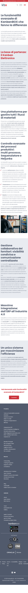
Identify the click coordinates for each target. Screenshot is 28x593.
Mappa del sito (20, 562)
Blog (5, 483)
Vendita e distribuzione (9, 449)
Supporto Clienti (8, 464)
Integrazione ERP (8, 427)
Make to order (7, 419)
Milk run (6, 422)
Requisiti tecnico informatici (11, 475)
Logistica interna (8, 447)
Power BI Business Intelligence (11, 429)
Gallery (5, 509)
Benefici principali (8, 441)
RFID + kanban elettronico (10, 435)
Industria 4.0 (7, 437)
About (5, 497)
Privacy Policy (4, 562)
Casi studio (6, 485)
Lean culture (7, 499)
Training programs (8, 463)
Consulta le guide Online (10, 520)
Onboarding (7, 461)
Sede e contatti (8, 514)
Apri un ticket (7, 518)
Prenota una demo (9, 516)
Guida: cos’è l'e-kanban (10, 487)
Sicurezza (6, 479)
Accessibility (14, 562)
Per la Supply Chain (9, 443)
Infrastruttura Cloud (9, 477)
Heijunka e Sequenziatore (10, 420)
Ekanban (6, 415)
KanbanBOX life (8, 508)
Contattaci (14, 397)
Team (5, 506)
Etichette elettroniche (9, 431)
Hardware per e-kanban (10, 471)
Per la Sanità (7, 451)
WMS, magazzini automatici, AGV (12, 433)
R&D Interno (7, 501)
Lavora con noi (8, 563)
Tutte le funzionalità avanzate (11, 413)
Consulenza (7, 466)
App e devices (7, 473)
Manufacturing (7, 445)
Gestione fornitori (8, 417)
